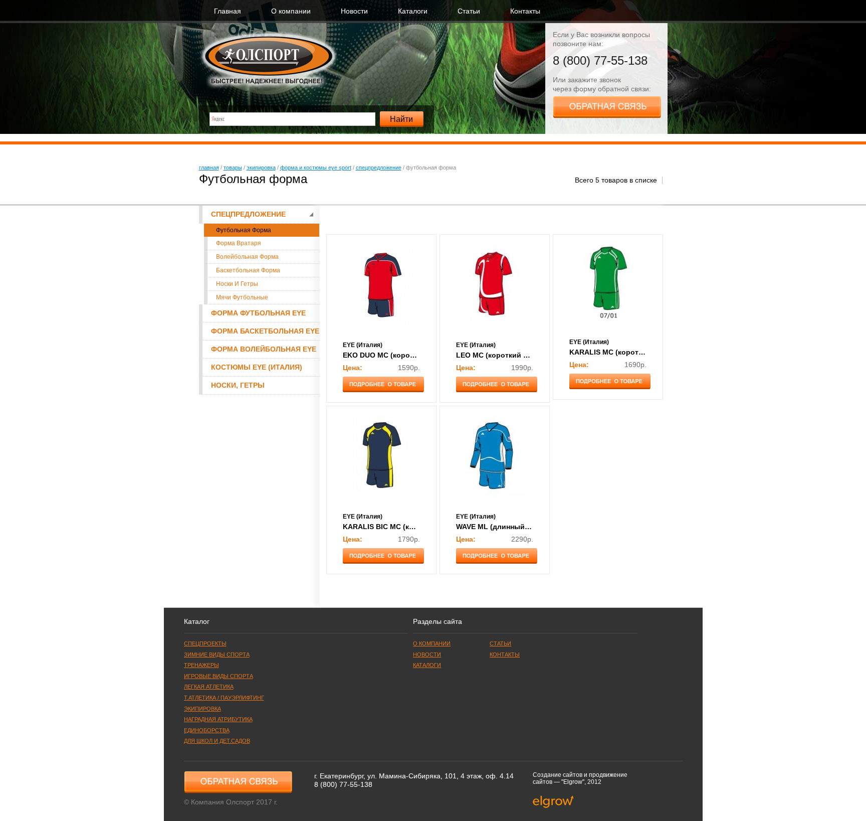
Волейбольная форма (247, 256)
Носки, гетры (238, 385)
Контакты (525, 11)
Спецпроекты (205, 643)
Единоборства (207, 730)
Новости (354, 11)
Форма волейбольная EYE (263, 349)
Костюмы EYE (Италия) (256, 367)
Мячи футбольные (242, 297)
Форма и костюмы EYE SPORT (315, 168)
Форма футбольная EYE (258, 313)
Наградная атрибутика (218, 719)
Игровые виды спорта (218, 676)
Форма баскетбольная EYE (265, 331)
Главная (227, 11)
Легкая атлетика (209, 687)
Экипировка (261, 168)
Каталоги (412, 11)
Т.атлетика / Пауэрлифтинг (224, 698)
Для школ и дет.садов (217, 741)
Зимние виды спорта (217, 654)
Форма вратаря (238, 243)
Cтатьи (469, 11)
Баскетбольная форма (248, 270)
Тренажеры (201, 665)
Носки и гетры (237, 283)
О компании (291, 11)
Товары (233, 168)
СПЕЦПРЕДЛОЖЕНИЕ (378, 168)
